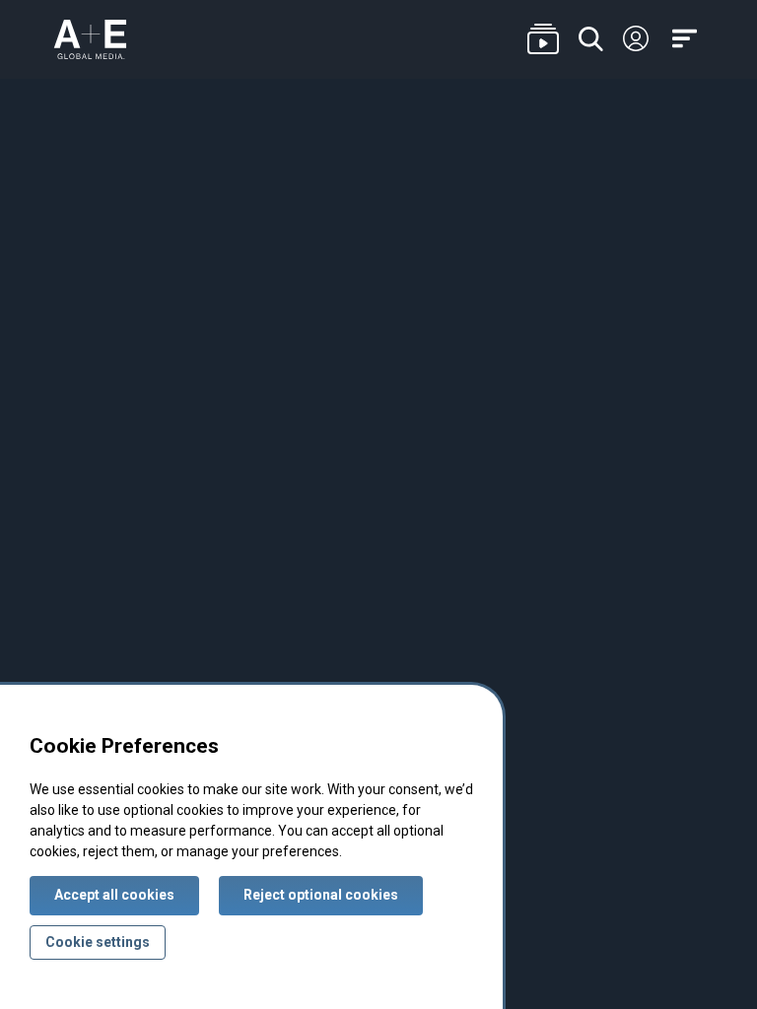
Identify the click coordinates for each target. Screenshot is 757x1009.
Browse (543, 40)
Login (636, 39)
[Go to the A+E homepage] (90, 39)
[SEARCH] (591, 40)
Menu (688, 40)
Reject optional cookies (320, 895)
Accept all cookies (114, 895)
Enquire (684, 176)
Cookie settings (97, 942)
